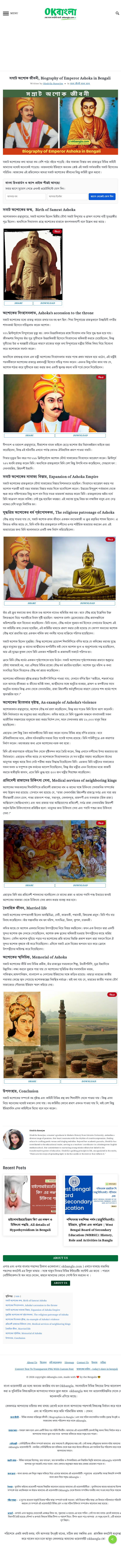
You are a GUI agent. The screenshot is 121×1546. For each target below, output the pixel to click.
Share (18, 303)
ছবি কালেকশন (55, 1363)
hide (17, 1296)
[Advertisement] (60, 48)
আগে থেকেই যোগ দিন (102, 196)
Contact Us (83, 1363)
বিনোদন (43, 1363)
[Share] (112, 1539)
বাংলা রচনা (85, 83)
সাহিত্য (103, 1363)
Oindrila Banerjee (53, 83)
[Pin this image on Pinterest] (57, 231)
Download (47, 303)
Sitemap (69, 1363)
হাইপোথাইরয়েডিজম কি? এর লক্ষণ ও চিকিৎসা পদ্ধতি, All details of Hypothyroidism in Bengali (30, 1224)
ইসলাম (94, 1363)
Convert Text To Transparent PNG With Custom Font (44, 1369)
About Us (60, 1283)
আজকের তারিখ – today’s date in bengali (97, 1369)
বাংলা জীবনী (75, 83)
